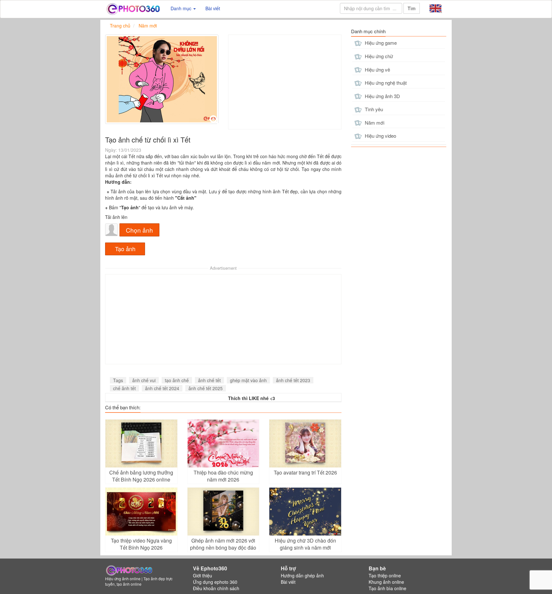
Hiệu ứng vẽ (377, 69)
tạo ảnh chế (177, 380)
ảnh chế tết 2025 (205, 388)
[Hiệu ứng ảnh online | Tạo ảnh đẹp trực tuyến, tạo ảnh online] (133, 8)
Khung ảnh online (386, 582)
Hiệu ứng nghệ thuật (385, 82)
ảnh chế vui (144, 380)
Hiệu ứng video (380, 135)
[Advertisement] (284, 82)
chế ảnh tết (124, 388)
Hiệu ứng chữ (378, 56)
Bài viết (212, 8)
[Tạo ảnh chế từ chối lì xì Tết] (161, 79)
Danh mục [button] (182, 8)
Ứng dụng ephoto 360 (215, 582)
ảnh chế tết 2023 (293, 380)
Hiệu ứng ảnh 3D (382, 96)
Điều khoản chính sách (216, 588)
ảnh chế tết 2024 (162, 388)
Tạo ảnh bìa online (387, 588)
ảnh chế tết (209, 380)
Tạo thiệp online (385, 575)
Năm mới (374, 122)
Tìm (412, 8)
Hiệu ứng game (380, 42)
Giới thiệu (202, 575)
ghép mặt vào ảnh (248, 380)
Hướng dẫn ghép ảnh (302, 575)
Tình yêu (373, 109)
